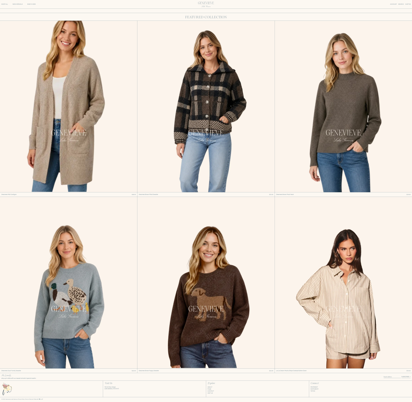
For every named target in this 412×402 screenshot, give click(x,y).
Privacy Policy (21, 399)
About (210, 387)
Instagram (314, 389)
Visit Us (210, 393)
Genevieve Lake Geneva (11, 399)
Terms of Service (29, 399)
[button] (401, 4)
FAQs (209, 389)
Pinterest (314, 387)
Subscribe (405, 376)
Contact (211, 391)
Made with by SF (38, 399)
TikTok (313, 391)
